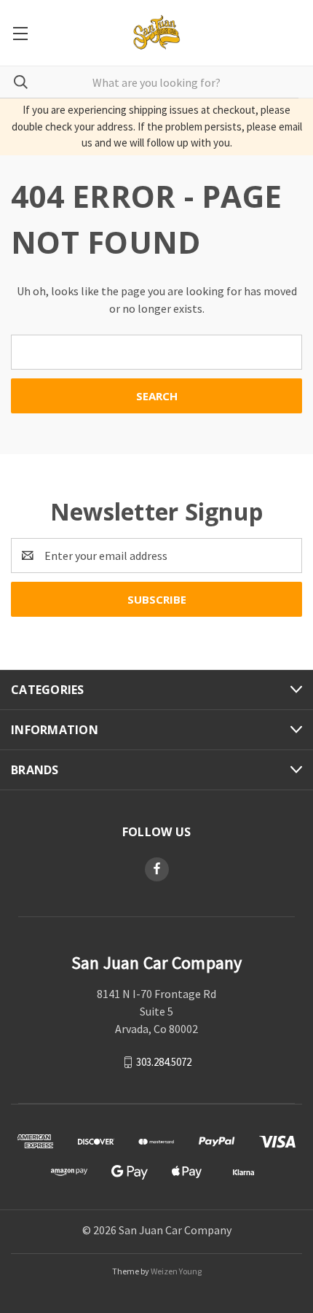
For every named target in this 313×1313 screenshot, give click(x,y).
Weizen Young (176, 1271)
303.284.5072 (163, 1061)
